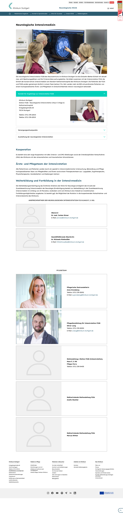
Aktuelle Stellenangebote (80, 467)
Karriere (76, 465)
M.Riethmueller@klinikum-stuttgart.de (70, 242)
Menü (112, 8)
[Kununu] (75, 493)
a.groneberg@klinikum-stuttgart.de (85, 295)
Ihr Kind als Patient (57, 471)
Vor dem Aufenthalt (57, 465)
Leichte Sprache (13, 480)
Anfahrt (81, 2)
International (98, 478)
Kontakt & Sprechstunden (39, 13)
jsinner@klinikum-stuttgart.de (67, 218)
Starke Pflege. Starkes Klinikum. (39, 472)
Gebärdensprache (14, 482)
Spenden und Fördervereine (102, 473)
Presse (70, 2)
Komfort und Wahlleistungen (60, 467)
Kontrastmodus (99, 2)
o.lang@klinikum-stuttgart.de (82, 331)
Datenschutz (12, 472)
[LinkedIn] (70, 493)
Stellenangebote (82, 13)
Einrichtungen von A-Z (36, 467)
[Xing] (66, 493)
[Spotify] (62, 493)
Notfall (112, 2)
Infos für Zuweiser (56, 13)
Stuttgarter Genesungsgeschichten (104, 469)
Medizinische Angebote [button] (21, 13)
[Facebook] (52, 493)
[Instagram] (48, 493)
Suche (105, 2)
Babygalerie (55, 478)
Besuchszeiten (56, 469)
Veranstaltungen (99, 471)
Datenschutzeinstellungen (16, 474)
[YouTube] (57, 493)
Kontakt (76, 2)
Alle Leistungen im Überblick (59, 474)
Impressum (12, 476)
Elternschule (55, 476)
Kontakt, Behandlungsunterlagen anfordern (104, 475)
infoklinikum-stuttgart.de (16, 470)
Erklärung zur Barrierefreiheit (17, 478)
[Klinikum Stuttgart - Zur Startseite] (19, 6)
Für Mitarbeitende (89, 2)
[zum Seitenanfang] (120, 510)
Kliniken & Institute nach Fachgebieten (37, 469)
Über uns (97, 465)
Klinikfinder (34, 465)
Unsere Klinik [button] (70, 13)
